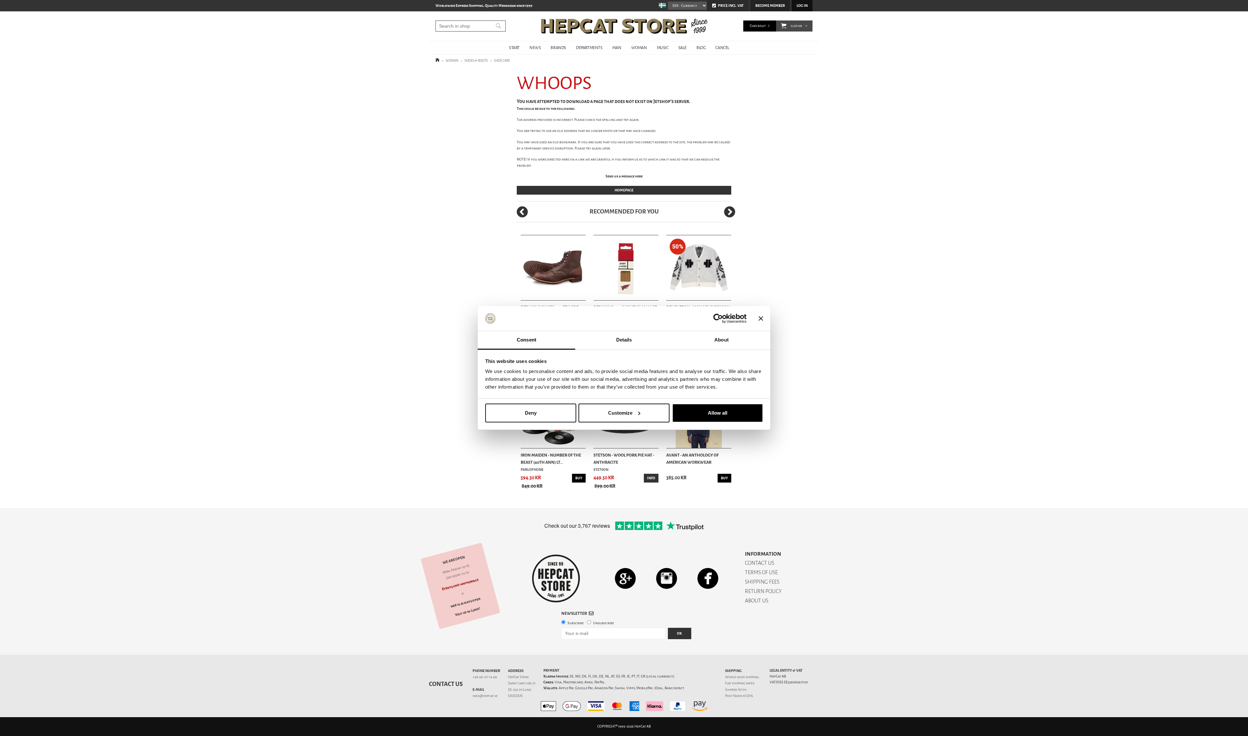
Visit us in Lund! (467, 611)
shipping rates (743, 683)
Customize (620, 413)
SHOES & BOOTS (476, 60)
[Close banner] (761, 318)
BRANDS (558, 47)
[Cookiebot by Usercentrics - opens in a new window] (718, 318)
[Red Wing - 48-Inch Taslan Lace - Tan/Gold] (625, 267)
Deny (531, 413)
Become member (770, 5)
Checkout (758, 25)
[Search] (498, 26)
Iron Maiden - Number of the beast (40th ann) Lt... (551, 458)
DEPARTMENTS (589, 47)
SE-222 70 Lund (519, 689)
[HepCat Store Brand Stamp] (556, 578)
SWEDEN (515, 695)
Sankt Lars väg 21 (522, 683)
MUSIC (663, 47)
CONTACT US (759, 563)
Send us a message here (624, 176)
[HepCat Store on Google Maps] (625, 578)
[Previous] (522, 211)
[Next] (729, 211)
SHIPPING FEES (762, 581)
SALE (682, 47)
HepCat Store (518, 677)
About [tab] (721, 339)
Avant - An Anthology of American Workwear (692, 458)
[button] (783, 26)
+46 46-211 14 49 (485, 677)
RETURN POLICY (763, 591)
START (514, 47)
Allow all (717, 413)
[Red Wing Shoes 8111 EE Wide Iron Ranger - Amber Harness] (553, 267)
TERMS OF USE (761, 572)
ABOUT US (756, 600)
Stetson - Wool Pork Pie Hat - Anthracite (623, 458)
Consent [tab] (526, 339)
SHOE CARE (502, 60)
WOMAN (639, 47)
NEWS (535, 47)
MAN (616, 47)
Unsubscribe (603, 623)
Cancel (722, 47)
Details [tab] (624, 339)
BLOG (701, 47)
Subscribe (575, 623)
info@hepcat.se (485, 695)
